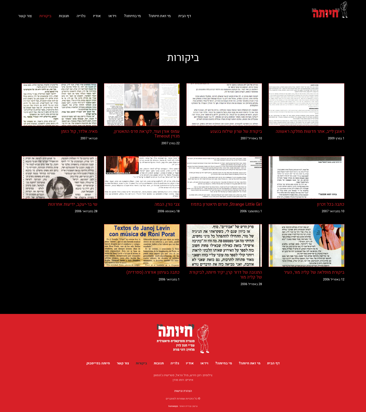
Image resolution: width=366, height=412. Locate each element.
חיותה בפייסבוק (98, 363)
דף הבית (184, 16)
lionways (173, 406)
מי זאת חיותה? (159, 16)
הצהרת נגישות (183, 391)
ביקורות (45, 16)
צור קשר (25, 16)
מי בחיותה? (132, 16)
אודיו (97, 16)
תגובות (64, 16)
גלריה (81, 16)
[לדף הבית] (183, 338)
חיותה (330, 9)
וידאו (112, 16)
